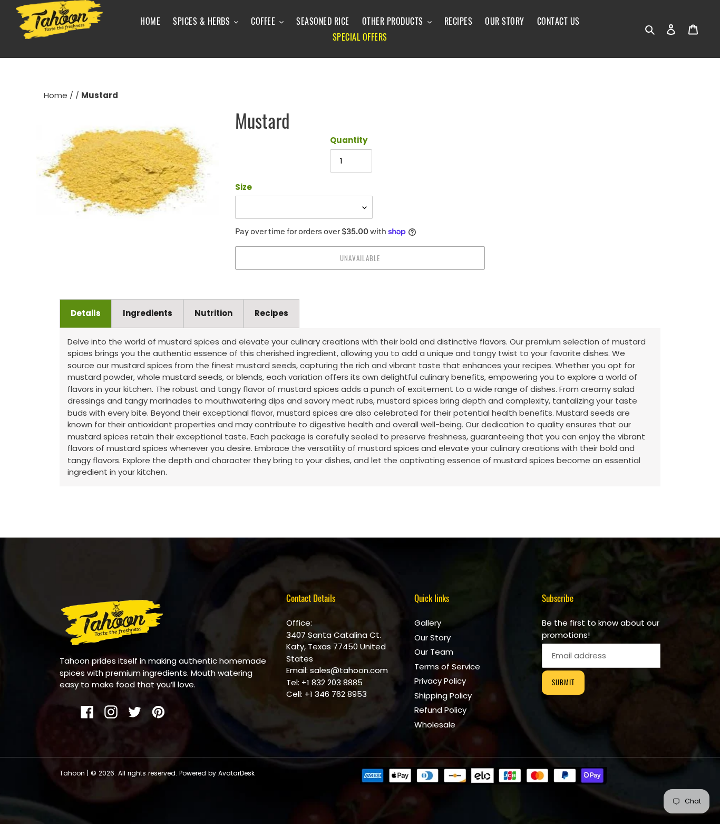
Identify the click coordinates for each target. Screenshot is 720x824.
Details (86, 313)
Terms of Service (447, 666)
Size (243, 187)
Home (57, 95)
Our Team (433, 651)
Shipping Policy (443, 695)
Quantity (348, 140)
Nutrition (213, 313)
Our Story (432, 637)
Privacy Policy (440, 680)
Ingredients (147, 313)
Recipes (271, 313)
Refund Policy (440, 709)
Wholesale (434, 724)
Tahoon (72, 773)
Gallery (427, 622)
